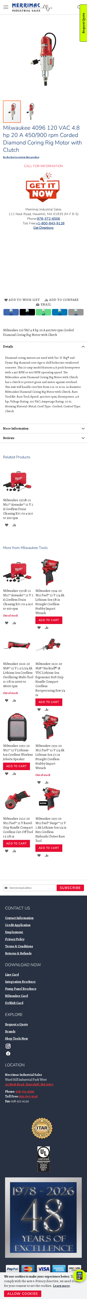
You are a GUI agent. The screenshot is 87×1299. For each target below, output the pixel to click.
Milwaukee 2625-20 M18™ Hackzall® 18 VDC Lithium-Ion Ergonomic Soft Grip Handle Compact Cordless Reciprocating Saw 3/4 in (50, 679)
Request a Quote (16, 1024)
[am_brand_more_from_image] (17, 585)
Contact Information (19, 918)
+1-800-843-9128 (50, 223)
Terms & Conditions (19, 946)
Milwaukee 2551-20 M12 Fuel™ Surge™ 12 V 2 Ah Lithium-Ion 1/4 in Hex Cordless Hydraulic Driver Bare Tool (50, 829)
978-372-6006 (25, 1091)
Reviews (8, 438)
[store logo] (32, 7)
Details (8, 346)
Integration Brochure (20, 982)
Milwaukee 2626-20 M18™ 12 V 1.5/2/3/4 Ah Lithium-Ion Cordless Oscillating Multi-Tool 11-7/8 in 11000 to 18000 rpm (18, 675)
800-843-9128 (28, 1096)
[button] (30, 111)
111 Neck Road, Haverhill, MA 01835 (29, 1084)
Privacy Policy (14, 939)
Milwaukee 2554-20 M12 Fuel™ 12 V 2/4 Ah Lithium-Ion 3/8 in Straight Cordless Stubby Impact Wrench (49, 602)
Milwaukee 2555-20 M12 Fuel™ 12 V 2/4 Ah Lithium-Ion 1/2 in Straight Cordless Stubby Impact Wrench (49, 757)
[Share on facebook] (11, 312)
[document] (44, 1285)
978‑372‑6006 (48, 218)
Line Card (12, 974)
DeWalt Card (14, 1003)
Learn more (61, 1286)
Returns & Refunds (18, 953)
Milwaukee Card (16, 996)
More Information (16, 428)
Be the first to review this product (21, 157)
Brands (10, 1031)
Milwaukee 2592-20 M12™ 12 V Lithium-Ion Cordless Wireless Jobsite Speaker (18, 752)
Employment (14, 932)
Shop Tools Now (16, 1038)
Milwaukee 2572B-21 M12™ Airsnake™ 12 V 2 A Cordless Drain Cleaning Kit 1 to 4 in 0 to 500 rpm (18, 509)
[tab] (43, 346)
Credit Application (18, 925)
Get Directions (43, 228)
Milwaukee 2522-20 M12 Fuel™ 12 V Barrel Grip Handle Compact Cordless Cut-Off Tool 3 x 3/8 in (18, 827)
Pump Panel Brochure (20, 989)
